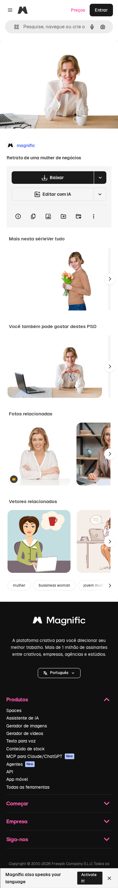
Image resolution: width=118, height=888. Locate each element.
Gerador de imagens (26, 726)
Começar (17, 803)
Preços (78, 10)
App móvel (17, 779)
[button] (59, 673)
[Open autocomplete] (14, 27)
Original (40, 54)
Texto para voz (21, 741)
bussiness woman (54, 585)
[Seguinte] (109, 279)
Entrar (101, 10)
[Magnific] (59, 622)
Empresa (16, 821)
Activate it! (89, 877)
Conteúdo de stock (25, 749)
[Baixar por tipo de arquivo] (100, 177)
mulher (19, 585)
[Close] (109, 878)
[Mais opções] (93, 216)
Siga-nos (17, 839)
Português (59, 672)
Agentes (19, 764)
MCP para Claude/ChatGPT (39, 756)
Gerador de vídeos (24, 733)
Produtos (17, 699)
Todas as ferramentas (27, 787)
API (9, 772)
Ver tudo (56, 239)
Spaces (13, 710)
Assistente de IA (22, 718)
